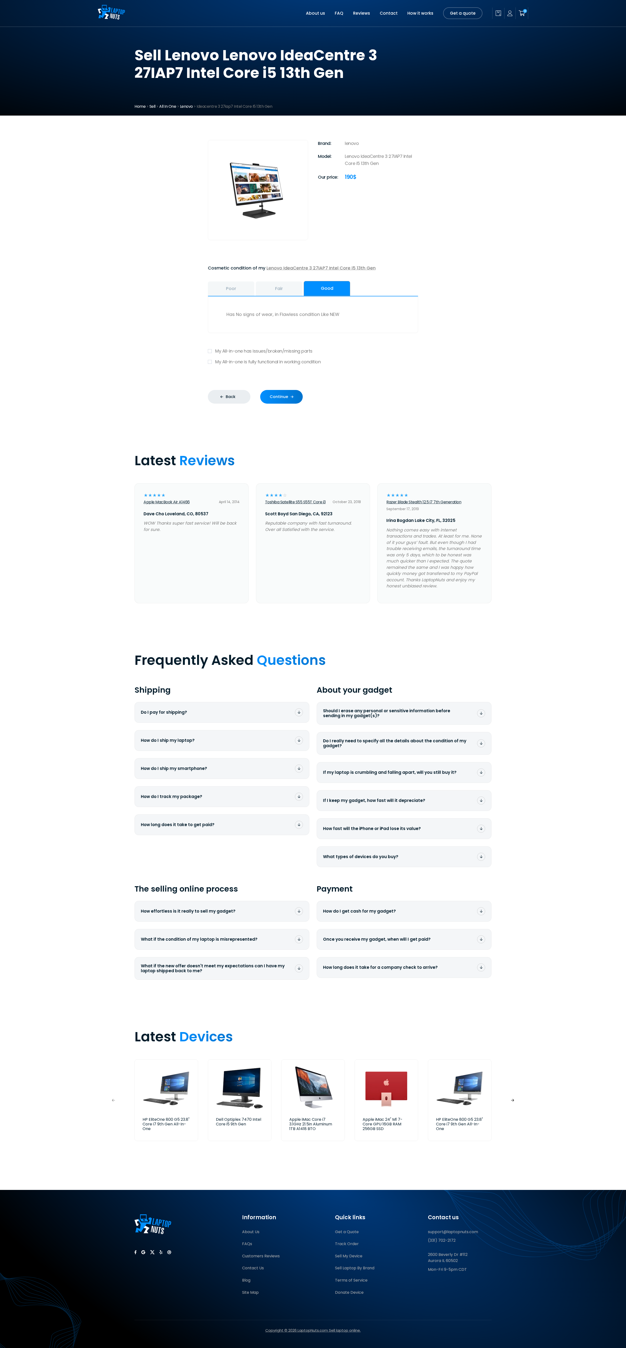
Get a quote (463, 13)
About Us (250, 1232)
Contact (389, 13)
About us (315, 13)
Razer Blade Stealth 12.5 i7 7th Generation (423, 502)
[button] (512, 1100)
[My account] (509, 13)
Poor (231, 288)
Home (139, 106)
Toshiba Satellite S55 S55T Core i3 (295, 502)
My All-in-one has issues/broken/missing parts (264, 351)
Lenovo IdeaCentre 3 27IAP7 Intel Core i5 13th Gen (321, 268)
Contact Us (253, 1268)
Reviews (361, 13)
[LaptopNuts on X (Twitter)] (152, 1252)
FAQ (339, 13)
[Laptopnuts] (111, 18)
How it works (420, 13)
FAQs (247, 1244)
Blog (246, 1280)
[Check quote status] (498, 13)
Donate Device (349, 1292)
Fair (279, 288)
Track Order (347, 1244)
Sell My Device (348, 1256)
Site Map (250, 1292)
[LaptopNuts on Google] (143, 1252)
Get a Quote (347, 1232)
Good (327, 288)
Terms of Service (351, 1280)
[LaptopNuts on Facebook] (135, 1252)
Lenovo (186, 106)
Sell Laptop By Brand (354, 1268)
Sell (152, 106)
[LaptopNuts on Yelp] (160, 1252)
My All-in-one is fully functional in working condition (268, 362)
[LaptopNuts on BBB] (169, 1252)
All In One (167, 106)
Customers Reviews (261, 1256)
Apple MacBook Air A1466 (167, 502)
